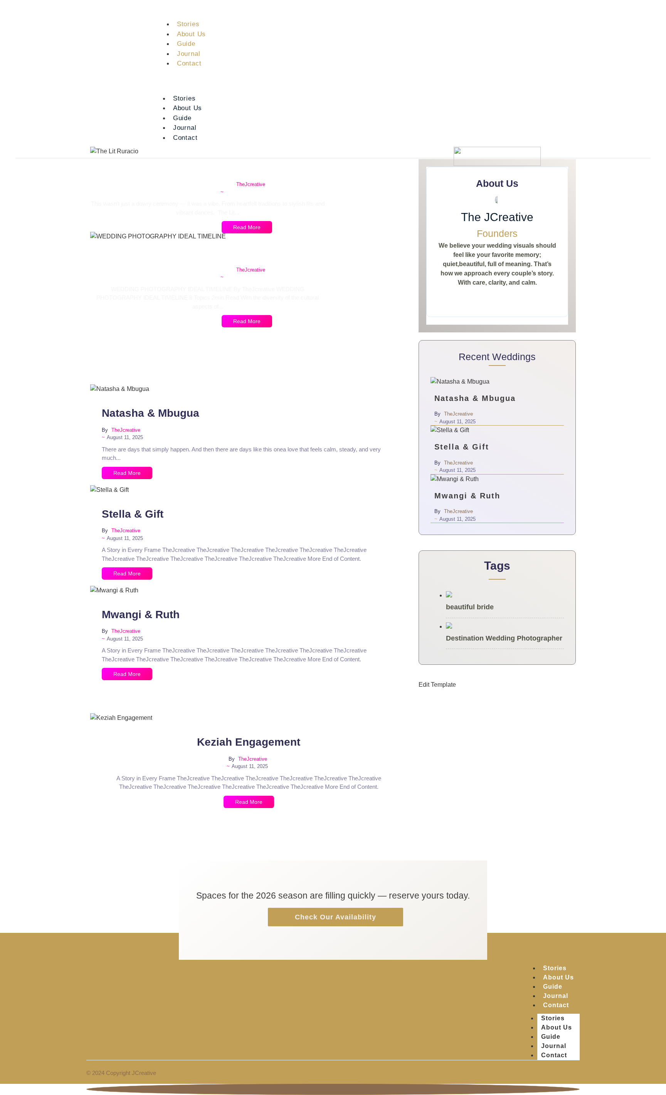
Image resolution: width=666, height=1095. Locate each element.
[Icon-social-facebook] (619, 81)
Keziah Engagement (248, 742)
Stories (188, 24)
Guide (186, 43)
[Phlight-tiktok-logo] (636, 81)
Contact (189, 63)
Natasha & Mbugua (150, 413)
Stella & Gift (132, 514)
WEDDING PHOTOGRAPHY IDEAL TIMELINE (247, 253)
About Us (191, 34)
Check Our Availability (335, 917)
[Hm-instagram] (602, 81)
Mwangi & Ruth (141, 614)
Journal (188, 53)
